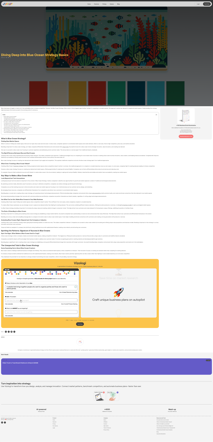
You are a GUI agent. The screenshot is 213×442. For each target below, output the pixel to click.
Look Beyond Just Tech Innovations (11, 123)
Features (96, 4)
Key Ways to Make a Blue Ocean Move (12, 121)
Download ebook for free (186, 136)
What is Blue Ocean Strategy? (10, 116)
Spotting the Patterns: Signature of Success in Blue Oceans (16, 128)
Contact (105, 423)
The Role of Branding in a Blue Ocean (11, 125)
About (105, 419)
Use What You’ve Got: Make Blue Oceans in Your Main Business (17, 124)
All (10, 57)
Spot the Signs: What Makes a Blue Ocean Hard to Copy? (16, 129)
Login (198, 4)
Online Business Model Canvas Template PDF (166, 427)
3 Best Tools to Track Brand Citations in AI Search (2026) (20, 363)
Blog (118, 4)
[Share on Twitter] (9, 332)
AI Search (208, 360)
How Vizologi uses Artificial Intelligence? (165, 425)
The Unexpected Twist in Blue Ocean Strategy (13, 131)
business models (127, 205)
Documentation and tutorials (163, 419)
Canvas (112, 4)
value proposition (96, 193)
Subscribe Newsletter (161, 433)
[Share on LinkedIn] (6, 332)
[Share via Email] (14, 332)
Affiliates (105, 421)
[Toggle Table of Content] (156, 115)
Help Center (106, 425)
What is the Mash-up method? (163, 423)
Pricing (104, 4)
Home (89, 4)
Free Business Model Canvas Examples (164, 429)
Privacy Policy (106, 429)
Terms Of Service (107, 427)
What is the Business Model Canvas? (164, 421)
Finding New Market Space (9, 117)
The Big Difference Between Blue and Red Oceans (14, 119)
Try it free (206, 4)
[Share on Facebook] (11, 332)
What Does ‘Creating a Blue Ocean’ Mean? (12, 120)
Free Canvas (55, 425)
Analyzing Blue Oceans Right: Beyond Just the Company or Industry (18, 127)
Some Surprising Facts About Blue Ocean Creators (14, 132)
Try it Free (79, 324)
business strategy (18, 166)
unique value (65, 146)
